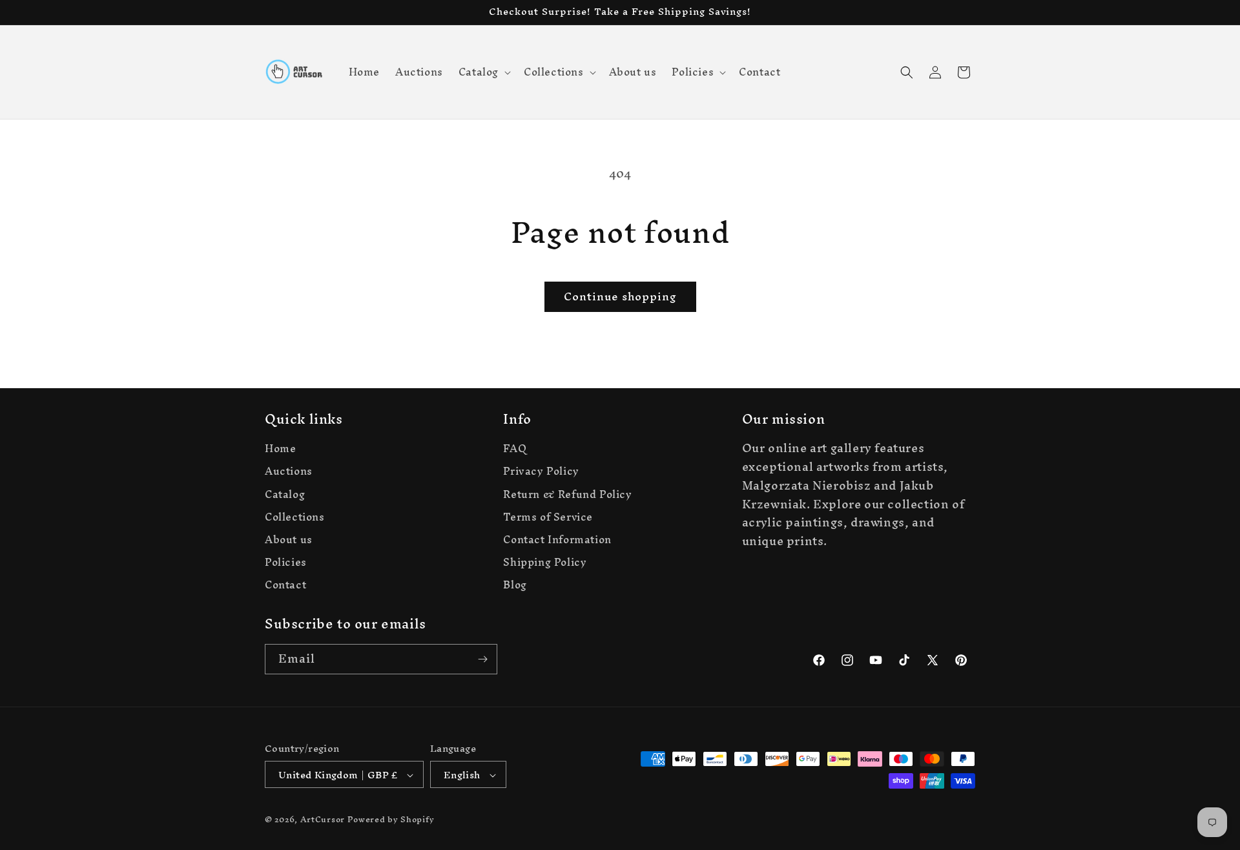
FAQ (514, 450)
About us (289, 539)
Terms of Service (548, 517)
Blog (514, 585)
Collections (295, 517)
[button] (483, 71)
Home (280, 450)
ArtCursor (322, 820)
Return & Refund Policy (567, 494)
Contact (285, 585)
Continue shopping (620, 296)
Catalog (285, 494)
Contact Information (557, 539)
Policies (286, 562)
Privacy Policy (541, 472)
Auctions (289, 472)
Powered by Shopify (391, 820)
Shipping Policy (544, 562)
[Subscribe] (482, 659)
